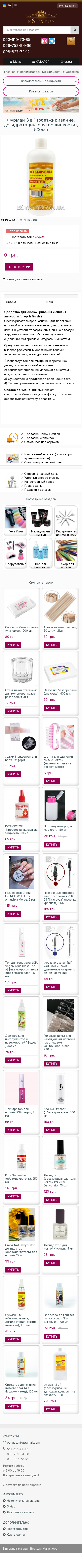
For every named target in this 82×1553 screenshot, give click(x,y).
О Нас (11, 1506)
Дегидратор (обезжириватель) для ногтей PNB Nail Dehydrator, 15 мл (60, 1180)
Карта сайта (16, 1534)
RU (16, 5)
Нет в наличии (19, 267)
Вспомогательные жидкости (40, 72)
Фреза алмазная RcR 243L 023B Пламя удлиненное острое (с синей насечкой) (59, 967)
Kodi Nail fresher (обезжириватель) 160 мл (59, 1112)
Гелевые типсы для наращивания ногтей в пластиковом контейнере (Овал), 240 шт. (59, 1042)
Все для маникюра (41, 17)
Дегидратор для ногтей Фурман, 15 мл (58, 1246)
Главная (9, 72)
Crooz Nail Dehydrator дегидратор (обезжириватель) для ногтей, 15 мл (21, 1250)
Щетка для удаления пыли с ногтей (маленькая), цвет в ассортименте (58, 761)
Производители (18, 1529)
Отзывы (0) (28, 220)
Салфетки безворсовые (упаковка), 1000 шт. (21, 628)
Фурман (40, 237)
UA (8, 5)
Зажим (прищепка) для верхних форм (21, 758)
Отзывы (66, 61)
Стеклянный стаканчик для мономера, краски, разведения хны (21, 693)
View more (41, 104)
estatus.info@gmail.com (23, 1442)
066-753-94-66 (17, 45)
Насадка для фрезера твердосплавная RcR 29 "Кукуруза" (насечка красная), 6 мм (60, 898)
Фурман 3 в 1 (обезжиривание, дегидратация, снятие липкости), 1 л (59, 1389)
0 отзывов (25, 243)
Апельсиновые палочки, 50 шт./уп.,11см (60, 628)
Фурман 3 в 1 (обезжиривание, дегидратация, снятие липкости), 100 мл (21, 1320)
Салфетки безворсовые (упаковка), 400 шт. (60, 691)
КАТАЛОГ (42, 61)
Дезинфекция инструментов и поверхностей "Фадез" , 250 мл (21, 1041)
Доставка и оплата (20, 1512)
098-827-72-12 (16, 52)
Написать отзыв (46, 243)
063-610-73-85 (16, 39)
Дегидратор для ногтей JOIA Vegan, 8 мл (19, 1112)
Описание (9, 220)
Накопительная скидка (23, 1500)
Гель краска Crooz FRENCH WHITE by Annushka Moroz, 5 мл (20, 896)
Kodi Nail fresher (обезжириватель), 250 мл (21, 1178)
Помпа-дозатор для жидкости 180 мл (58, 828)
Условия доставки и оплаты (23, 279)
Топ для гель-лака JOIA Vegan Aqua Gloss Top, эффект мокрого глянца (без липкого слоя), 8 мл (21, 969)
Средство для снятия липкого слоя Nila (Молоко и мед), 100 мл (21, 1388)
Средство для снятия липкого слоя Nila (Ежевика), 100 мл (59, 1318)
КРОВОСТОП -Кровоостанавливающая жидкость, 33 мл (23, 830)
